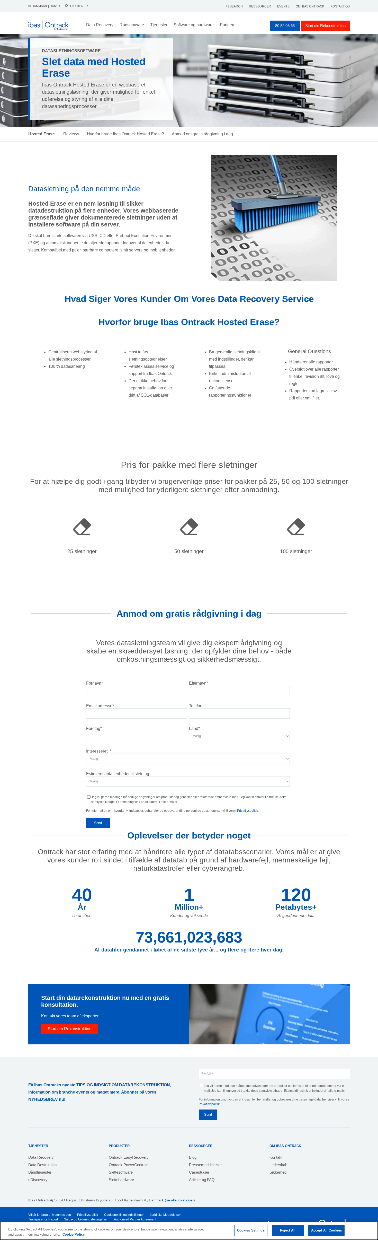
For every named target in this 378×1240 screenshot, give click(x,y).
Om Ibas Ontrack (310, 6)
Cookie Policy (73, 1234)
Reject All (287, 1230)
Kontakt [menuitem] (275, 1157)
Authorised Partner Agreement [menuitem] (135, 1219)
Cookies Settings (251, 1230)
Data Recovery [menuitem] (41, 1157)
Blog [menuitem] (192, 1157)
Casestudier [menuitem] (199, 1172)
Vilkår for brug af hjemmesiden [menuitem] (49, 1215)
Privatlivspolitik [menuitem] (87, 1215)
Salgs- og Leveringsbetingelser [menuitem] (86, 1219)
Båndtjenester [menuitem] (39, 1172)
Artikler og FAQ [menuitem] (202, 1179)
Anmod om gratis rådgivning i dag (202, 134)
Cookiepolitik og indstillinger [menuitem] (124, 1215)
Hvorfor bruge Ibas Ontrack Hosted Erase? (125, 134)
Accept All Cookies (326, 1230)
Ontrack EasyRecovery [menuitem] (129, 1157)
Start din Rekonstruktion (325, 25)
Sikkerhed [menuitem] (277, 1172)
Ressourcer (260, 6)
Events (283, 6)
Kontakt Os (340, 6)
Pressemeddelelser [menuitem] (205, 1165)
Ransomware (132, 25)
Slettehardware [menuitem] (121, 1179)
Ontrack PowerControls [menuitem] (128, 1165)
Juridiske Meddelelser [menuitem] (165, 1215)
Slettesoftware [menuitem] (121, 1172)
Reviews (71, 134)
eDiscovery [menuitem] (38, 1179)
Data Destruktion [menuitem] (42, 1165)
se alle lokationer (180, 1200)
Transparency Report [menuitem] (43, 1219)
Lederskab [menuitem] (278, 1165)
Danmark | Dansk (46, 6)
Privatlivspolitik (247, 811)
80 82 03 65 (285, 25)
